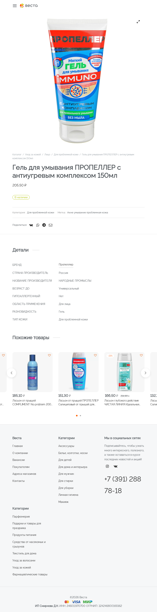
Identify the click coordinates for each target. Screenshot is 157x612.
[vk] (115, 466)
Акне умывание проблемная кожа (87, 212)
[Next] (145, 372)
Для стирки (65, 480)
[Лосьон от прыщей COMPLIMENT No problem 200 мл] (32, 372)
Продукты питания (24, 534)
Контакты (18, 480)
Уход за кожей (33, 154)
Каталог (16, 154)
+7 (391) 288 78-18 (122, 485)
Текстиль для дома (24, 553)
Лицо (47, 154)
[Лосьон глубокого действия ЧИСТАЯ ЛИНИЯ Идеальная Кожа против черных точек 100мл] (124, 372)
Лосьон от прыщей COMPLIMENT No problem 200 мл (31, 402)
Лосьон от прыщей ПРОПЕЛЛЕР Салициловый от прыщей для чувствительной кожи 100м (78, 402)
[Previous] (11, 372)
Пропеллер (66, 264)
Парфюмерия (21, 516)
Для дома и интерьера (72, 466)
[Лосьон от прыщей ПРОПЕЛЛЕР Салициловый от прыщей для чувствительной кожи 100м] (78, 372)
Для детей (64, 459)
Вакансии (18, 459)
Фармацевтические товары (29, 574)
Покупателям (20, 466)
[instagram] (107, 466)
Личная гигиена (68, 494)
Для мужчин (66, 473)
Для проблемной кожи (66, 154)
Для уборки (65, 487)
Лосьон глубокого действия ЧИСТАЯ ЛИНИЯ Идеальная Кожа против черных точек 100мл (121, 402)
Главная (17, 446)
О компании (20, 453)
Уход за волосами (23, 560)
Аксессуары (66, 446)
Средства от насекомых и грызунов (29, 544)
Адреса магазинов (24, 473)
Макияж (63, 501)
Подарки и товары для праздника (26, 526)
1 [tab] (77, 415)
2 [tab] (80, 415)
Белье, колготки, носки (72, 453)
